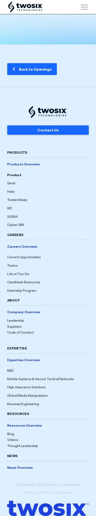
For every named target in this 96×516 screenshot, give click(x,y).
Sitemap (31, 492)
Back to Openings (35, 69)
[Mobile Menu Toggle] (84, 7)
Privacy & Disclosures (56, 492)
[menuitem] (48, 194)
